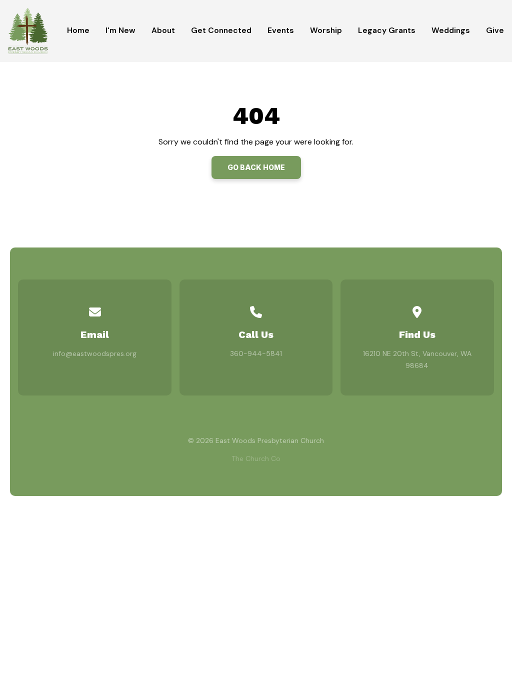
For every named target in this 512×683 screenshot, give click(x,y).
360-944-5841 (256, 353)
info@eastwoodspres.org (94, 353)
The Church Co (256, 458)
